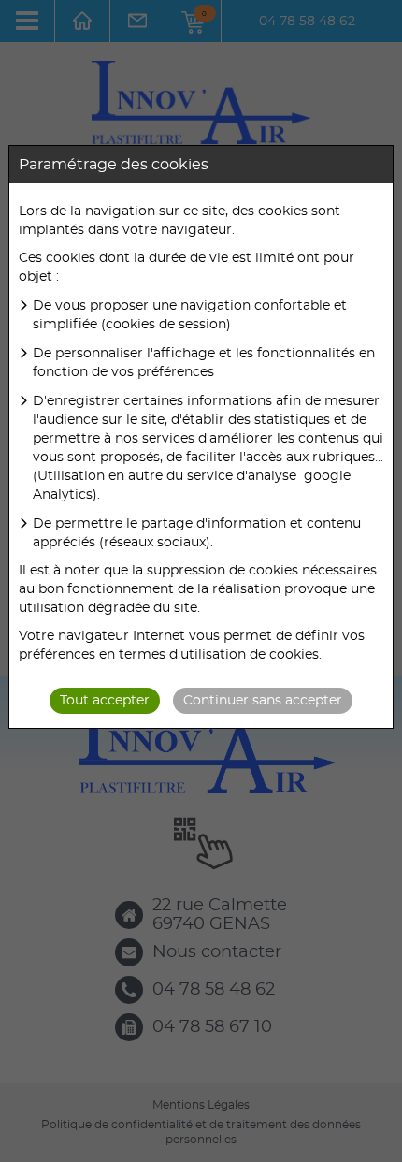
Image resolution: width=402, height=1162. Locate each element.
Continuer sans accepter (262, 700)
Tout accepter (105, 700)
